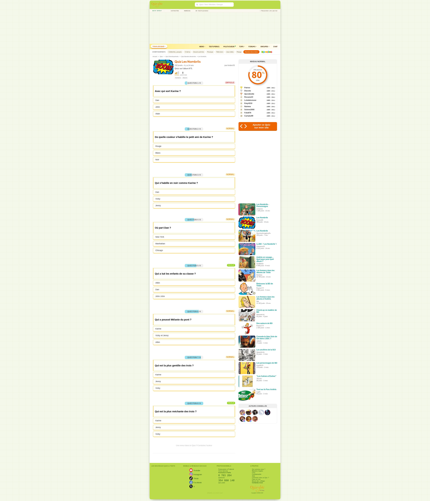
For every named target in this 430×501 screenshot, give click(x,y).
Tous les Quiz (158, 46)
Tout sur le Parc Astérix (266, 389)
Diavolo (247, 91)
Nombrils (178, 78)
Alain (157, 114)
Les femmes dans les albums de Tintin (265, 271)
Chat (275, 46)
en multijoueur (201, 11)
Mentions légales (257, 471)
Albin (157, 283)
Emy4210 (248, 103)
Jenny (158, 205)
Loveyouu (259, 209)
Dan (157, 100)
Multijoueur (228, 46)
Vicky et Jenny (162, 335)
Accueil (155, 56)
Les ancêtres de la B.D (266, 350)
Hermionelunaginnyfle (263, 233)
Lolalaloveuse (250, 100)
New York (159, 237)
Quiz (161, 56)
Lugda (258, 392)
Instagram (197, 474)
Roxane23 (248, 97)
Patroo (247, 88)
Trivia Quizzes (223, 471)
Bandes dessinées (251, 52)
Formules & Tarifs (224, 472)
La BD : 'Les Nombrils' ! (266, 244)
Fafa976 (247, 113)
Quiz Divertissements (172, 56)
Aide (253, 476)
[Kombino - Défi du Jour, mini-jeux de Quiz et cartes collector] (266, 51)
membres (186, 11)
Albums (185, 78)
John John (160, 296)
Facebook (197, 482)
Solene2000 (249, 110)
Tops (241, 46)
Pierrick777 (260, 288)
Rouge (158, 146)
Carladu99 (248, 116)
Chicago (159, 250)
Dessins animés (198, 52)
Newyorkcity (260, 314)
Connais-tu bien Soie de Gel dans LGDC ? (266, 337)
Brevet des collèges (258, 481)
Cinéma (187, 52)
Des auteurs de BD (264, 323)
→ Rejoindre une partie (268, 11)
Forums (252, 46)
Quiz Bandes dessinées (188, 56)
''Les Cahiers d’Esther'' (266, 376)
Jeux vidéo (230, 52)
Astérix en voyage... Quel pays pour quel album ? (265, 259)
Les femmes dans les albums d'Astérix (265, 298)
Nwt (257, 301)
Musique (210, 52)
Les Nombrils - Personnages (262, 205)
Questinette (249, 94)
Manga (239, 52)
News (201, 46)
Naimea (247, 106)
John (157, 107)
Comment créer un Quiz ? (260, 477)
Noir (157, 159)
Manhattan (160, 243)
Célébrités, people (175, 52)
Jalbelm (259, 341)
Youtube (196, 470)
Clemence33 (260, 246)
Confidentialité (256, 474)
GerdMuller (260, 264)
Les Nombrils (262, 218)
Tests (214, 46)
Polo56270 (259, 365)
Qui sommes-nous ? (258, 469)
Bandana (259, 275)
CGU (253, 472)
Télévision (219, 52)
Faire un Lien (256, 479)
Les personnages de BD (266, 363)
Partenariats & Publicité (226, 469)
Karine (158, 329)
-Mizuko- (259, 378)
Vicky (157, 199)
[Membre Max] (244, 414)
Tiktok (196, 478)
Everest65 (259, 220)
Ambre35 (231, 65)
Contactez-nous (257, 483)
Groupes (264, 46)
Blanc (158, 153)
